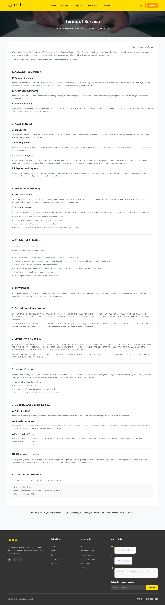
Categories (77, 5)
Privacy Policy (86, 555)
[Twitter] (15, 560)
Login (141, 5)
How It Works (93, 5)
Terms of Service (87, 551)
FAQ (52, 568)
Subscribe (151, 587)
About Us (84, 546)
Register (152, 5)
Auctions (64, 5)
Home (53, 5)
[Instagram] (20, 560)
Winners (106, 5)
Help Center (85, 564)
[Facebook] (9, 560)
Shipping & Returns (88, 559)
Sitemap (84, 568)
